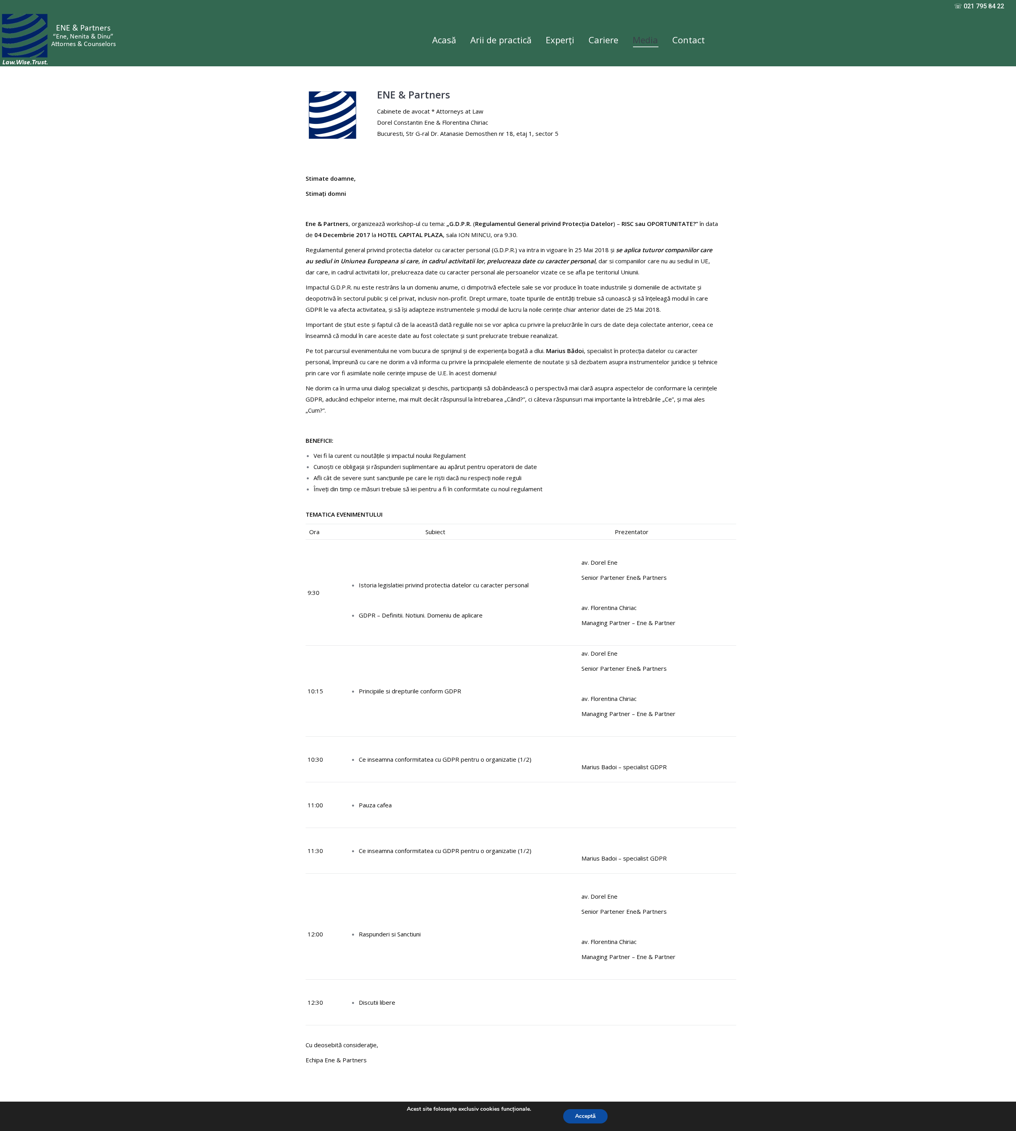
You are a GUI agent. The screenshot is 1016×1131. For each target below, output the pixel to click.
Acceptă (585, 1116)
